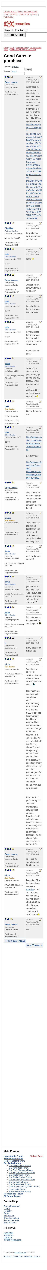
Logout (7, 1209)
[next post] (7, 77)
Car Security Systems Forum (22, 1180)
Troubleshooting (11, 1218)
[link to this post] (11, 77)
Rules (6, 1213)
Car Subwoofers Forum (19, 1184)
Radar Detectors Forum (20, 1191)
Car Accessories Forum (20, 1165)
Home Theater (10, 14)
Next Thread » (34, 945)
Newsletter (28, 1256)
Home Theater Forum (14, 1161)
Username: (11, 67)
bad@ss (30, 889)
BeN (7, 406)
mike (7, 254)
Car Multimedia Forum (19, 1175)
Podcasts (8, 17)
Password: (10, 71)
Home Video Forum (13, 1158)
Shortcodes (9, 1216)
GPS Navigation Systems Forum (24, 1187)
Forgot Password (12, 1206)
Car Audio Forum (12, 1163)
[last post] (9, 77)
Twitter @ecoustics (12, 1240)
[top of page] (5, 77)
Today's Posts (36, 1156)
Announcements (11, 1220)
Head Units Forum (17, 1189)
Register (8, 1211)
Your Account (10, 1223)
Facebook (8, 1233)
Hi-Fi (20, 12)
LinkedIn (8, 1237)
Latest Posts (10, 12)
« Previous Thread (15, 941)
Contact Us (17, 1256)
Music (35, 14)
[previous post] (7, 223)
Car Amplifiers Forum (19, 1168)
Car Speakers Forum (18, 1182)
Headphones (25, 14)
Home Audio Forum (13, 1156)
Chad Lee (9, 228)
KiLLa (7, 664)
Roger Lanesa (11, 82)
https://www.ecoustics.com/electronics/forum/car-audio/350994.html (34, 443)
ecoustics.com (20, 1252)
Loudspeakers (30, 12)
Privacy (37, 1256)
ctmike (8, 518)
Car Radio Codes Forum (20, 1177)
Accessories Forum (13, 1194)
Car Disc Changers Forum (21, 1170)
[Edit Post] (40, 77)
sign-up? (15, 67)
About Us (7, 1256)
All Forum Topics (12, 1196)
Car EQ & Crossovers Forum (22, 1173)
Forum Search (14, 35)
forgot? (14, 71)
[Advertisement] (23, 1046)
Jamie (7, 363)
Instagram (8, 1235)
